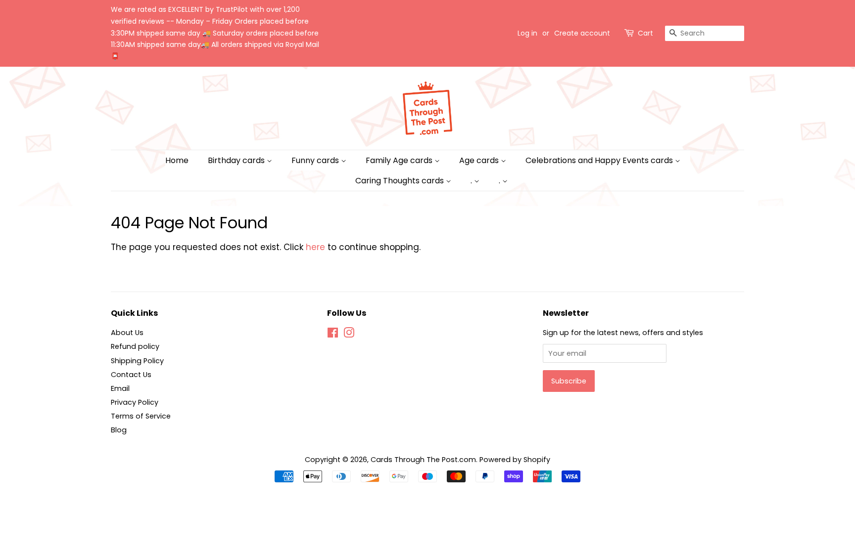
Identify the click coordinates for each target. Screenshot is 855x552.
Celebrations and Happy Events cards (600, 160)
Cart (645, 33)
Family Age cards (400, 160)
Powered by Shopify (514, 460)
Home (177, 160)
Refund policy (135, 346)
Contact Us (131, 375)
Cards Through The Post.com (423, 460)
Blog (119, 430)
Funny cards (316, 160)
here (315, 247)
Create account (582, 33)
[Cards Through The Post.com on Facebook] (332, 335)
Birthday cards (237, 160)
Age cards (480, 160)
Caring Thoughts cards (400, 180)
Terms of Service (141, 416)
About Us (127, 333)
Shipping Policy (137, 361)
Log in (527, 33)
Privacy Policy (134, 402)
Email (120, 388)
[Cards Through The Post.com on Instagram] (348, 335)
